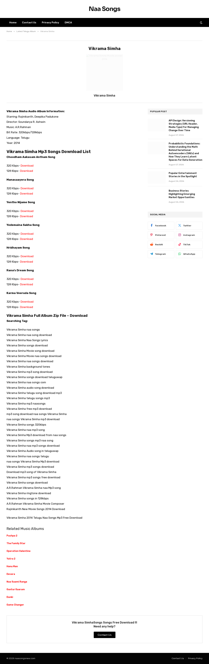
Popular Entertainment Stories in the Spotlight (183, 175)
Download (27, 165)
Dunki (10, 597)
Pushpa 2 (12, 535)
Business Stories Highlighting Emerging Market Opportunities (182, 194)
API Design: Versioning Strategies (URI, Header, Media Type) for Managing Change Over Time (184, 125)
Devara (11, 574)
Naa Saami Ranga (17, 581)
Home (12, 22)
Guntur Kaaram (16, 589)
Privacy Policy (50, 22)
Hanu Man (12, 566)
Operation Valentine (19, 551)
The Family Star (16, 543)
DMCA (68, 22)
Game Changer (15, 604)
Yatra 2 (11, 558)
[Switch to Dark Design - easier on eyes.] (200, 22)
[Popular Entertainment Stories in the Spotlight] (157, 177)
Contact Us (29, 22)
